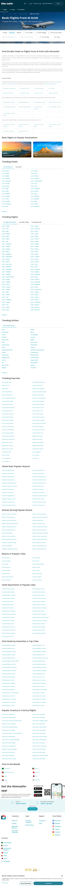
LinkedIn (57, 823)
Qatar (5, 858)
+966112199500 (20, 804)
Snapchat (57, 835)
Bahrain (5, 853)
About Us (14, 820)
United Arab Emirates (7, 849)
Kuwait (5, 845)
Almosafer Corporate (15, 831)
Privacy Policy (29, 825)
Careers (14, 823)
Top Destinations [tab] (8, 167)
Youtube (57, 832)
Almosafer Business (15, 827)
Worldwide (6, 861)
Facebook (58, 820)
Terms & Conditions (28, 821)
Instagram (58, 826)
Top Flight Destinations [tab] (9, 222)
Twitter (57, 829)
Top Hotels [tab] (18, 167)
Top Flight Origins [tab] (24, 222)
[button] (5, 32)
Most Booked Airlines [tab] (9, 325)
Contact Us (42, 820)
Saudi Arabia (7, 842)
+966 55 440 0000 (46, 804)
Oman (5, 855)
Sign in (58, 3)
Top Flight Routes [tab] (36, 222)
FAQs (40, 823)
